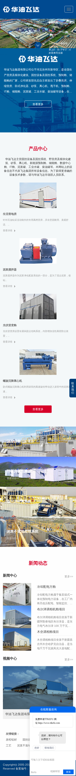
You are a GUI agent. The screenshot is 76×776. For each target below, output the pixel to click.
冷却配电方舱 (46, 586)
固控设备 (28, 739)
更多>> (69, 576)
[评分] (38, 754)
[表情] (33, 754)
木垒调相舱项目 (48, 631)
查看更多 (38, 104)
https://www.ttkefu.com (49, 723)
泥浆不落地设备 (26, 745)
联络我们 (49, 747)
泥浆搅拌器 (10, 269)
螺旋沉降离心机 (12, 380)
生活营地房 (10, 213)
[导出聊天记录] (72, 754)
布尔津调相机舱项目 (51, 609)
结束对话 (55, 771)
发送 (68, 772)
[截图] (48, 754)
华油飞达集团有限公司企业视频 (27, 714)
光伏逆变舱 (10, 325)
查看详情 (7, 230)
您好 (36, 747)
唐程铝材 (11, 739)
